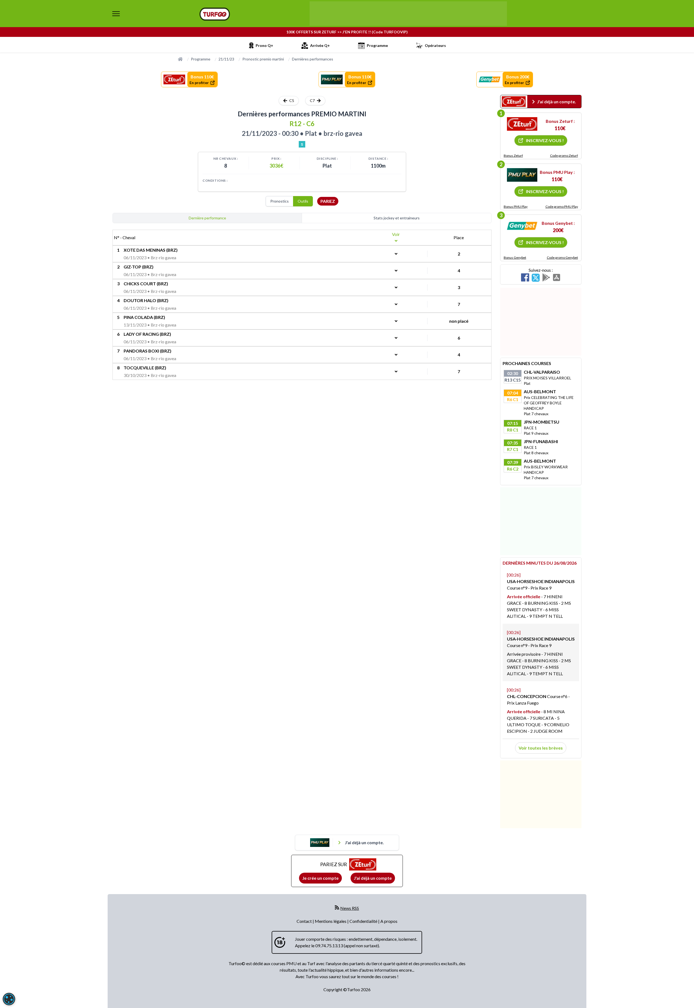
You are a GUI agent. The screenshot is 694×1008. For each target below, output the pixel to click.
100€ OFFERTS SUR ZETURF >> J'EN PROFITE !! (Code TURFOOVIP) (347, 32)
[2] (522, 175)
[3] (522, 226)
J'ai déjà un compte (373, 878)
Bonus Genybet (515, 257)
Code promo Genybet (562, 257)
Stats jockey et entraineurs (397, 218)
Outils (303, 201)
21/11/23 (226, 59)
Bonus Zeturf (513, 155)
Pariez (327, 201)
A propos (388, 921)
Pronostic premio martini (263, 59)
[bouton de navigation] (116, 13)
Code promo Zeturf (564, 155)
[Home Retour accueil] (215, 14)
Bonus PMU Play (516, 206)
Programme (200, 59)
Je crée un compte (320, 878)
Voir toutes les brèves (541, 747)
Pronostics (279, 201)
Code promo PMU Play (561, 206)
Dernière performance (207, 218)
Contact (305, 921)
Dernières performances (312, 59)
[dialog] (9, 999)
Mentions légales (331, 921)
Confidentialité (363, 921)
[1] (522, 124)
